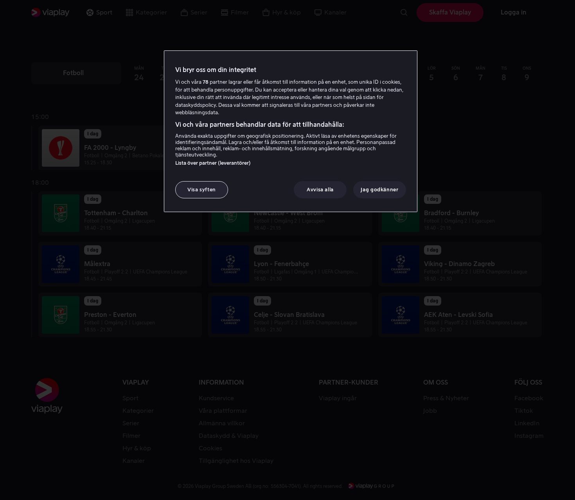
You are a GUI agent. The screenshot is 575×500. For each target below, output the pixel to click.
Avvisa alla (320, 189)
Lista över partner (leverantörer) (213, 162)
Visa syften (201, 189)
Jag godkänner (379, 189)
